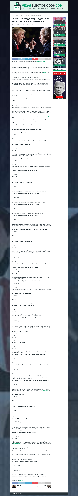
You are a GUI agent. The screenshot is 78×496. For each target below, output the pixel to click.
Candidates (36, 11)
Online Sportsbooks (54, 11)
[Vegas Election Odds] (39, 9)
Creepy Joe (45, 72)
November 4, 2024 (57, 44)
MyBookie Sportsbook (17, 443)
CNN (17, 480)
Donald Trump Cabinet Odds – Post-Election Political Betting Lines (59, 22)
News (25, 24)
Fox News (21, 480)
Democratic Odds (19, 11)
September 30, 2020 (16, 24)
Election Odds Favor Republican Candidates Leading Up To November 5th (59, 62)
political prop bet (45, 390)
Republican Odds (28, 11)
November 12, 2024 (58, 24)
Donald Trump (24, 73)
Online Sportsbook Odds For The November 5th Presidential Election (59, 42)
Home (12, 11)
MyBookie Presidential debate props (44, 116)
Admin (22, 24)
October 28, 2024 (57, 54)
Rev (15, 480)
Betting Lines (45, 11)
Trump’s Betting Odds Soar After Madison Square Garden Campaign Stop (59, 51)
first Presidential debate (40, 61)
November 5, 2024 (57, 34)
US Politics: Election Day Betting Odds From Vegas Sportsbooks (59, 32)
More (62, 11)
